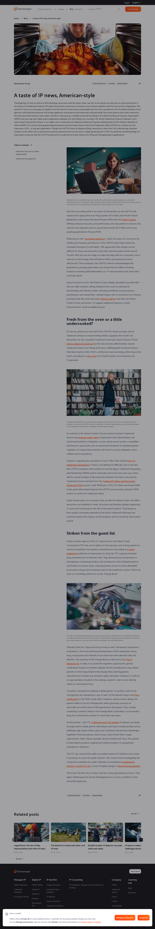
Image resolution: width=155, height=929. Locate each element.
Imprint (98, 922)
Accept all (143, 917)
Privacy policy (87, 922)
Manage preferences (125, 917)
